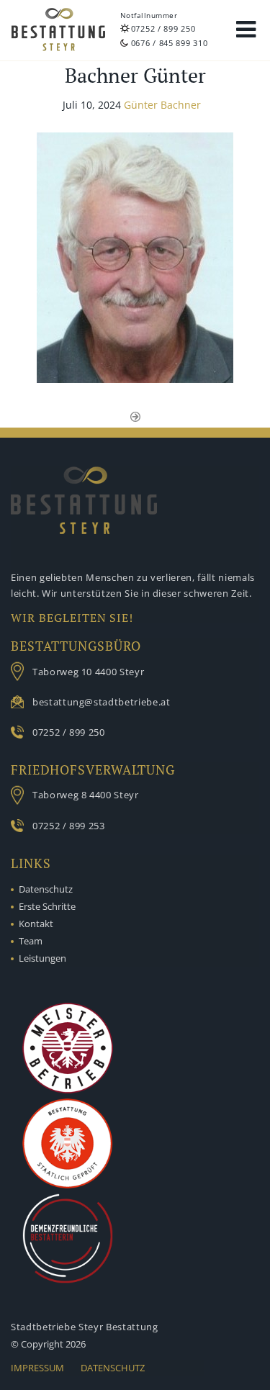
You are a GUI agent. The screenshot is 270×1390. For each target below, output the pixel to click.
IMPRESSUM (37, 1367)
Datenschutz (46, 889)
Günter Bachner (162, 105)
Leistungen (42, 958)
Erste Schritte (47, 906)
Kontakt (36, 923)
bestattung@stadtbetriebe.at (101, 701)
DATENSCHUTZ (113, 1367)
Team (30, 940)
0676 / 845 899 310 (169, 42)
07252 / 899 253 (68, 825)
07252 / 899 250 (163, 28)
